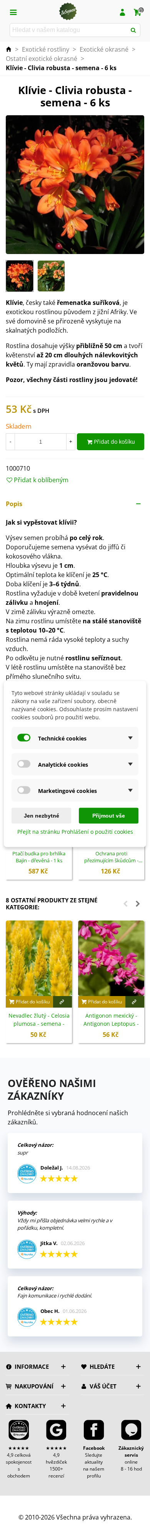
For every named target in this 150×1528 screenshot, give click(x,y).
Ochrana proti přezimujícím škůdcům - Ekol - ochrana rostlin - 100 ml (111, 857)
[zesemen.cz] (67, 11)
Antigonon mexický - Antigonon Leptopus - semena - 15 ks (111, 1023)
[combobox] (68, 30)
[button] (75, 504)
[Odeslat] (133, 30)
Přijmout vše (108, 816)
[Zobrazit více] (62, 1002)
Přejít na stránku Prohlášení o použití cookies (75, 831)
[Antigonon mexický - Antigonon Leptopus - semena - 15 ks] (111, 958)
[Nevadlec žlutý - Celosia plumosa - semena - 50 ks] (39, 958)
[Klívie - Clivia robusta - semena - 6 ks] (75, 184)
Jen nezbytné (41, 816)
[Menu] (13, 11)
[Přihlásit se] (122, 11)
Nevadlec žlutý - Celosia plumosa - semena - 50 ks (39, 1023)
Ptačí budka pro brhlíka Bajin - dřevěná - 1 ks (38, 857)
